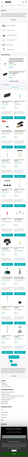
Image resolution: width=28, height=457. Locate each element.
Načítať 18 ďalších (14, 357)
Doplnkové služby (4, 401)
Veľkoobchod (3, 417)
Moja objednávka (4, 403)
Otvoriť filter (14, 87)
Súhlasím (14, 454)
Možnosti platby (4, 415)
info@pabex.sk (4, 383)
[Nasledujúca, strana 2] (14, 361)
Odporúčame (6, 84)
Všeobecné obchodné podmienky (8, 392)
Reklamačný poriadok (5, 394)
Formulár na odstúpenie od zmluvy (8, 397)
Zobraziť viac (13, 19)
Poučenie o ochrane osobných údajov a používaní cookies (12, 396)
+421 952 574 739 (4, 385)
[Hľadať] (23, 2)
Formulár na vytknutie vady (6, 399)
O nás (2, 409)
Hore (15, 364)
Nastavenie (14, 450)
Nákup (2, 420)
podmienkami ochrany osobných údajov (14, 432)
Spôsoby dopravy (4, 412)
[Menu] (2, 2)
